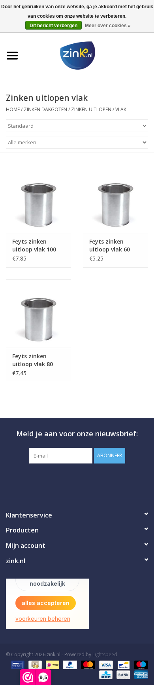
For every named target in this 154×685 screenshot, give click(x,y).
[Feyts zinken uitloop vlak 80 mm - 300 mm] (38, 313)
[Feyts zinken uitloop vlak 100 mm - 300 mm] (38, 199)
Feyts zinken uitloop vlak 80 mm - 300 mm (32, 360)
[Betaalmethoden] (16, 664)
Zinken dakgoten (46, 109)
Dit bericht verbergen (53, 25)
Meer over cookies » (108, 25)
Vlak (120, 109)
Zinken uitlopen (91, 109)
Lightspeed (104, 654)
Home (13, 109)
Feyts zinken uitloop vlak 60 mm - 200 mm (109, 245)
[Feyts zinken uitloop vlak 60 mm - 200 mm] (115, 199)
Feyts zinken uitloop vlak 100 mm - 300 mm (34, 245)
